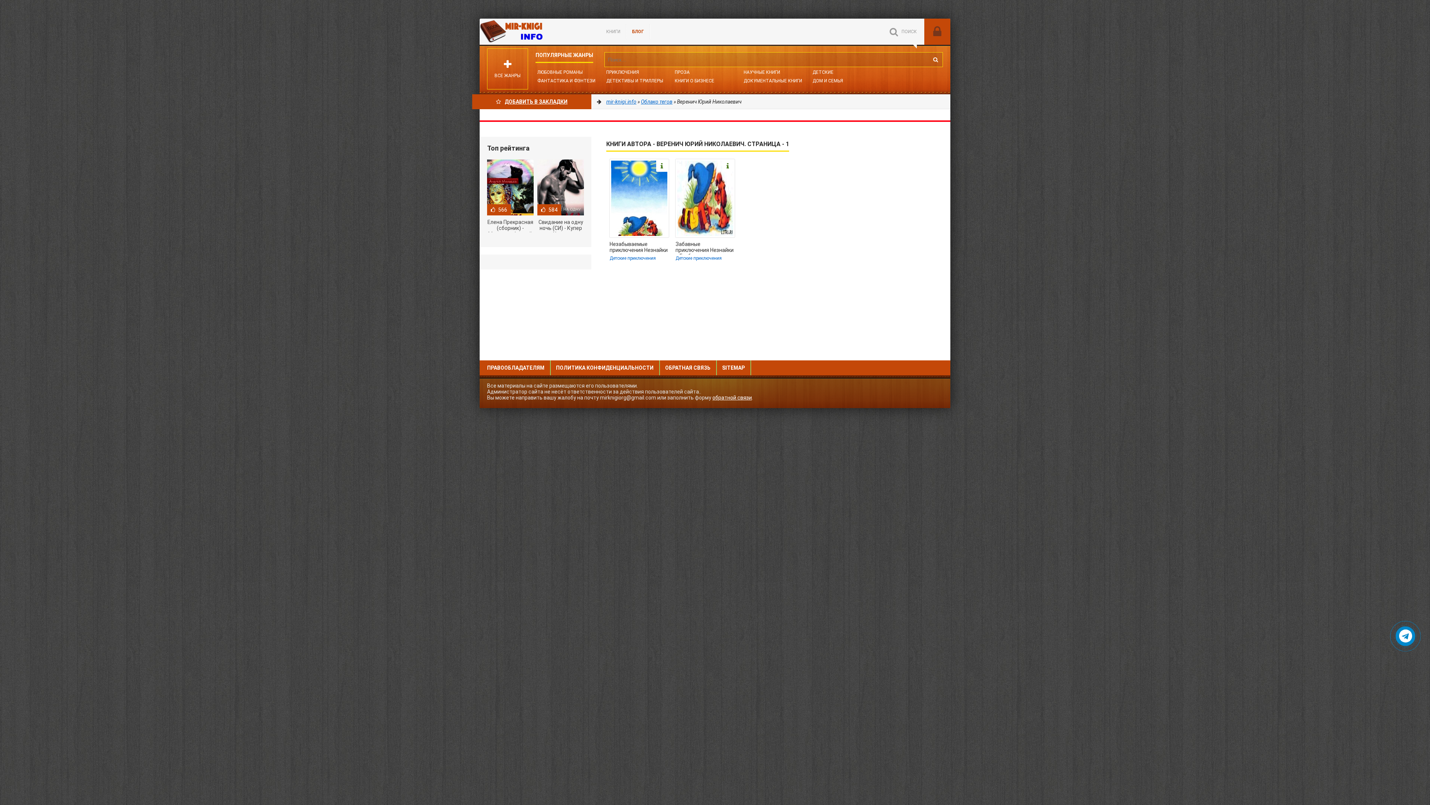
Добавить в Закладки (536, 102)
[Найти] (935, 59)
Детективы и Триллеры (634, 80)
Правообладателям (515, 368)
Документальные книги (773, 80)
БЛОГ (638, 31)
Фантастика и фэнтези (566, 80)
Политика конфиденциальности (605, 368)
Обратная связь (688, 368)
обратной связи (732, 398)
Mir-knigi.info (535, 32)
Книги (613, 31)
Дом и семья (828, 80)
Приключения (622, 72)
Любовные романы (560, 72)
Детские (823, 72)
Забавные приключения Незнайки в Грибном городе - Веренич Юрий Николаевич (705, 248)
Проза (682, 72)
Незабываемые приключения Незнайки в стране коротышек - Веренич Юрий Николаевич (639, 248)
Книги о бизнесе (694, 80)
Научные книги (762, 72)
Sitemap (733, 368)
